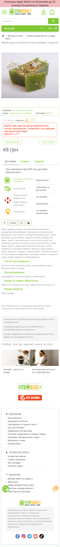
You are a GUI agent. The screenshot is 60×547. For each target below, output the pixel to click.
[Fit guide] (30, 398)
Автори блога (14, 443)
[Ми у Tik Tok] (41, 536)
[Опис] (4, 222)
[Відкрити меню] (4, 12)
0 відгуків (19, 120)
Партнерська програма (19, 491)
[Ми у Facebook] (17, 536)
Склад (12, 223)
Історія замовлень (16, 459)
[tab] (10, 161)
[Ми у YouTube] (35, 536)
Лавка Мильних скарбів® (21, 113)
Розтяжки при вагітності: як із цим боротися (44, 371)
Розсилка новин (15, 466)
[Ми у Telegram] (29, 536)
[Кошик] (52, 13)
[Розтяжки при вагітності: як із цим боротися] (44, 357)
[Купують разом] (28, 223)
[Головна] (3, 35)
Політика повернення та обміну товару (26, 434)
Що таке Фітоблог (16, 427)
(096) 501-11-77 (11, 134)
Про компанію (14, 418)
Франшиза (13, 481)
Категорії (9, 28)
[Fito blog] (30, 386)
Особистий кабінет (17, 456)
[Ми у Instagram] (23, 536)
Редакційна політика (18, 421)
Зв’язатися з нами (16, 440)
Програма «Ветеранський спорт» (24, 437)
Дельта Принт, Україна (23, 110)
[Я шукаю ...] (53, 21)
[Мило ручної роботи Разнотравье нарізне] (30, 75)
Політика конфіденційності (21, 488)
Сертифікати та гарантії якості (22, 424)
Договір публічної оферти (20, 478)
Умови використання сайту (21, 485)
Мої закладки (14, 462)
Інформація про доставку (20, 430)
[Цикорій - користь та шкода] (15, 357)
